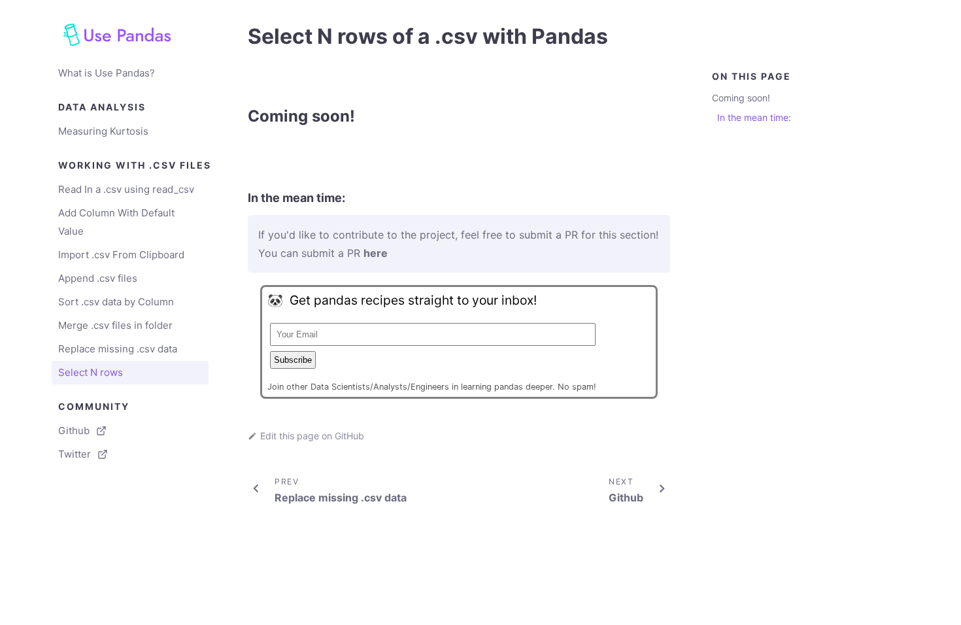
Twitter (74, 454)
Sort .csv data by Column (116, 302)
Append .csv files (97, 278)
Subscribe (293, 360)
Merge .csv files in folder (115, 325)
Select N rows (90, 372)
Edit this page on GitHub (312, 435)
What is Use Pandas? (106, 73)
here (375, 253)
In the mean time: (754, 117)
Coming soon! (741, 97)
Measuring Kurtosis (103, 131)
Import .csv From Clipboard (121, 254)
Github (74, 430)
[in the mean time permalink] (241, 198)
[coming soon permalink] (241, 116)
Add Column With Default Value (116, 222)
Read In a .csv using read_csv (126, 189)
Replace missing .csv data (117, 349)
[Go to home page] (130, 35)
